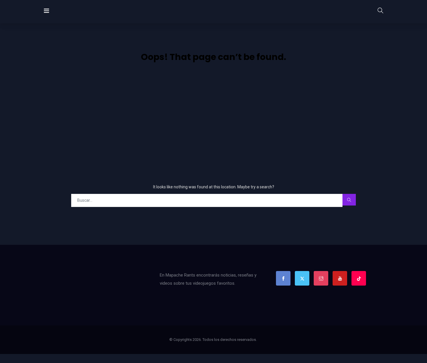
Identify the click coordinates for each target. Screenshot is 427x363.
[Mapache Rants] (67, 11)
